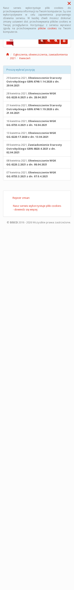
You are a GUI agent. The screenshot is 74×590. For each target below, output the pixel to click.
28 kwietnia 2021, (31, 95)
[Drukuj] (64, 41)
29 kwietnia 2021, (34, 81)
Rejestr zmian (21, 198)
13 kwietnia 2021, (31, 135)
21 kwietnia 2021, (34, 109)
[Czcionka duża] (56, 41)
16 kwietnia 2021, (31, 123)
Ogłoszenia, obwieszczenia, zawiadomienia (40, 54)
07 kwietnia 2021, (31, 174)
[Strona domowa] (7, 54)
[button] (69, 3)
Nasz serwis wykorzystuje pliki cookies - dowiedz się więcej (37, 207)
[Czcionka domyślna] (41, 41)
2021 (13, 58)
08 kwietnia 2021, (31, 162)
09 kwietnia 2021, (34, 148)
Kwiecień (24, 58)
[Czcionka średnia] (48, 41)
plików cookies (47, 28)
